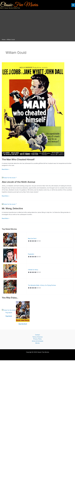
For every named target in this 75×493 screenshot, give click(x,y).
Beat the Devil (32, 238)
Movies (37, 343)
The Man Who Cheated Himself (18, 159)
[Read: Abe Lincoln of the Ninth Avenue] (9, 177)
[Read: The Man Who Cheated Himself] (33, 109)
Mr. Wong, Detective (12, 208)
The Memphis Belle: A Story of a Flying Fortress (42, 285)
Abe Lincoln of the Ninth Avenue (18, 182)
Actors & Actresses (37, 341)
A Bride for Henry (33, 269)
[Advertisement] (37, 25)
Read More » (5, 169)
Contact (37, 335)
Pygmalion (31, 254)
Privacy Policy (37, 339)
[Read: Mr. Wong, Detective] (9, 204)
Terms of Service (37, 337)
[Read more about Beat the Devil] (23, 311)
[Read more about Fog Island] (9, 311)
